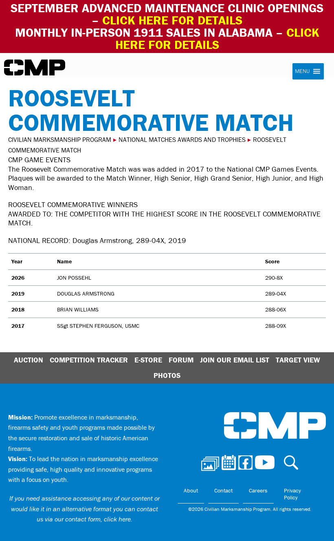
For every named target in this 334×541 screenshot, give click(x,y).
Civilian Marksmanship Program (34, 68)
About (191, 490)
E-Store (148, 359)
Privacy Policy (292, 494)
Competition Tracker (89, 359)
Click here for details (172, 20)
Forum (181, 359)
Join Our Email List (234, 359)
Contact (223, 490)
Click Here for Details (217, 38)
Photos (167, 375)
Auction (28, 359)
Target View (298, 359)
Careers (258, 490)
